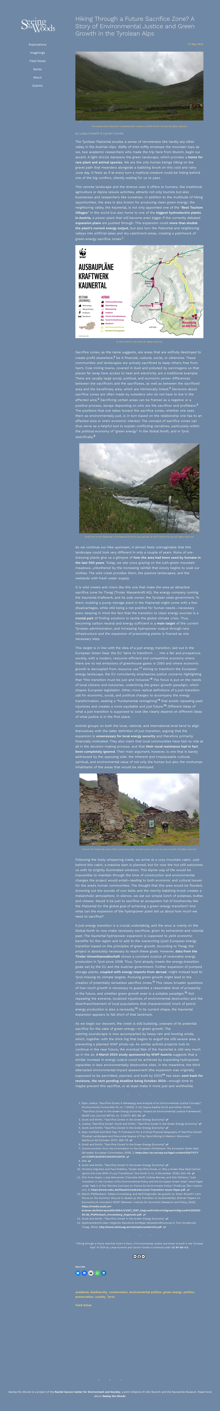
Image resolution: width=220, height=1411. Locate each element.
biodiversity (99, 1292)
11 (154, 981)
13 (136, 1008)
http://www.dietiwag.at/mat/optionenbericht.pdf (130, 1227)
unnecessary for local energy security (125, 736)
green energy (172, 1292)
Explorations (37, 44)
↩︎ (143, 1115)
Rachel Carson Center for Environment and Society (87, 1391)
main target (166, 623)
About (37, 77)
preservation (84, 1296)
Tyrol (111, 1296)
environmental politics (145, 1292)
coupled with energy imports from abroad (133, 972)
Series (37, 69)
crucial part (84, 618)
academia (82, 1292)
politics (188, 1292)
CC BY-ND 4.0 (180, 1247)
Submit (37, 85)
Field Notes (37, 61)
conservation (118, 1292)
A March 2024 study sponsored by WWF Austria (134, 1054)
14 (163, 1074)
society (100, 1296)
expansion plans (88, 223)
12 (186, 992)
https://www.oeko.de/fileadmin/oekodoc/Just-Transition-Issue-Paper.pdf (138, 1189)
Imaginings (37, 52)
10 (165, 705)
